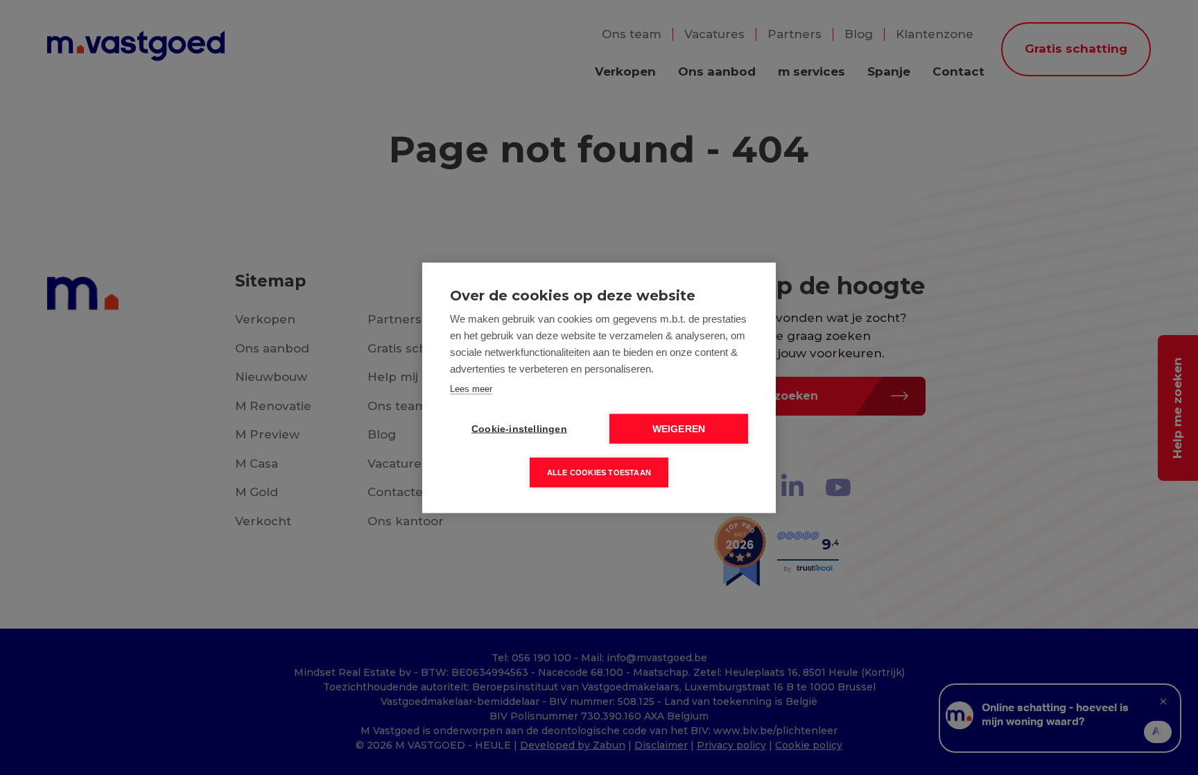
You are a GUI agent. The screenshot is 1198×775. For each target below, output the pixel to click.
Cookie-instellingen (519, 428)
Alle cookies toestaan (599, 472)
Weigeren (679, 428)
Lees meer (471, 388)
